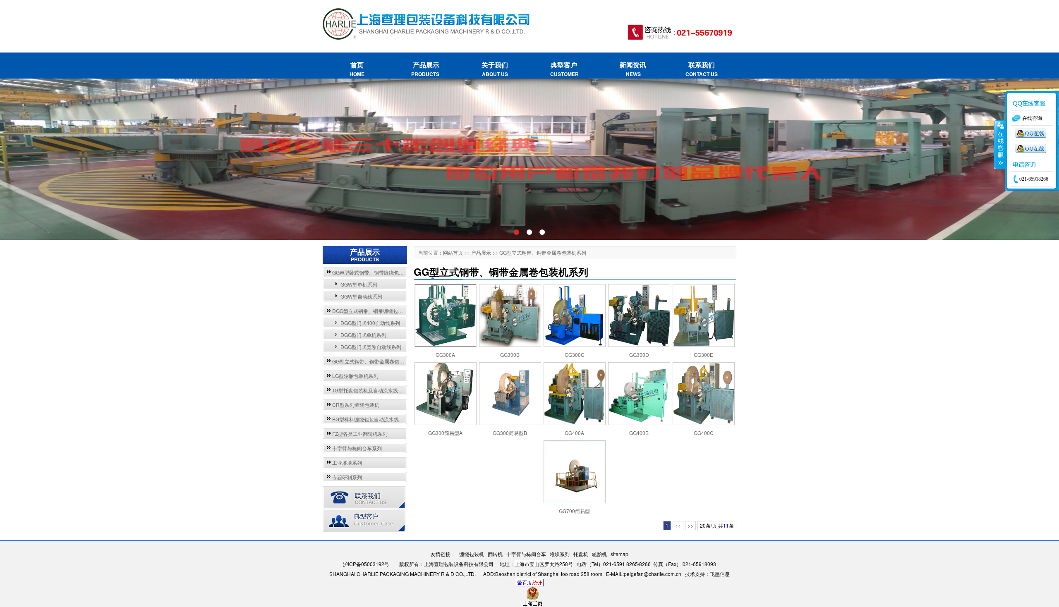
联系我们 (701, 69)
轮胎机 (599, 553)
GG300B (510, 354)
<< (678, 525)
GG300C (575, 354)
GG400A (574, 432)
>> (690, 525)
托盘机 (580, 553)
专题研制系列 (347, 476)
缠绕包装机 (471, 553)
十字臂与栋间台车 (526, 553)
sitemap (619, 553)
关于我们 (495, 69)
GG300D (639, 354)
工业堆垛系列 (347, 462)
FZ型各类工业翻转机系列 (360, 433)
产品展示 (426, 69)
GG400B (639, 432)
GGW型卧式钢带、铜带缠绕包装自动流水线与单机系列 (392, 272)
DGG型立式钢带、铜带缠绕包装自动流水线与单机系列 (392, 310)
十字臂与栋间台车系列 (357, 448)
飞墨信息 (720, 573)
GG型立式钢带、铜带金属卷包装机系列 (375, 361)
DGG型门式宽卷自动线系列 (370, 346)
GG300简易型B (510, 432)
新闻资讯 (633, 69)
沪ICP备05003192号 (366, 563)
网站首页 (453, 252)
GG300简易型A (445, 432)
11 (726, 525)
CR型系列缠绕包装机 (355, 404)
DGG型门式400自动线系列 (370, 322)
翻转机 (495, 553)
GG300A (445, 354)
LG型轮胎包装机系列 (355, 375)
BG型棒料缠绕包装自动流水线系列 (370, 419)
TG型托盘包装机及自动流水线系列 (370, 390)
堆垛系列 (560, 553)
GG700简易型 (574, 510)
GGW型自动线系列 (361, 296)
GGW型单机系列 (358, 284)
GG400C (704, 432)
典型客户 (564, 69)
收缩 (1000, 145)
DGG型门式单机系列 (363, 334)
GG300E (703, 354)
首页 (357, 69)
